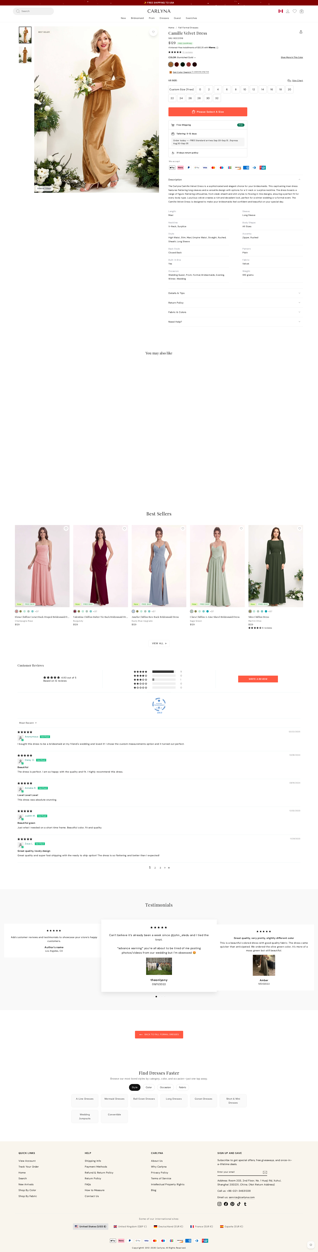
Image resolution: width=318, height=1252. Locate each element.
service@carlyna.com (242, 1197)
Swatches (191, 18)
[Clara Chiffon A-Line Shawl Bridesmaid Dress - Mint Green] (199, 611)
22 (172, 98)
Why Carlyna (159, 1166)
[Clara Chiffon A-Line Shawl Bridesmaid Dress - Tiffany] (203, 611)
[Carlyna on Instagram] (219, 1204)
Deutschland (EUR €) (171, 1226)
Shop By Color (27, 1190)
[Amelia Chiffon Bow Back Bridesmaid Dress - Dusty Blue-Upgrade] (133, 611)
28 (199, 98)
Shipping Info (93, 1161)
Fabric (182, 1087)
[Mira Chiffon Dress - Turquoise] (266, 611)
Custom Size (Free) (181, 89)
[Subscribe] (265, 1172)
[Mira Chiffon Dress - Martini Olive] (250, 611)
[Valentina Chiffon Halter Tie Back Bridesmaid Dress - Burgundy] (75, 611)
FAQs (88, 1184)
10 (244, 89)
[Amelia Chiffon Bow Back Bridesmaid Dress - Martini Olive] (137, 611)
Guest (177, 18)
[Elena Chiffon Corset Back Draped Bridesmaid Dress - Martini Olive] (20, 611)
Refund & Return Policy (99, 1172)
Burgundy (194, 64)
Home (171, 27)
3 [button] (160, 867)
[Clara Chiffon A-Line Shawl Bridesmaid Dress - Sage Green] (191, 611)
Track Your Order (29, 1166)
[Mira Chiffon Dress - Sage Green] (258, 611)
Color (149, 1087)
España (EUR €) (234, 1226)
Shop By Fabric (28, 1196)
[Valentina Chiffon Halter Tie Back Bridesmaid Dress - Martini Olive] (79, 611)
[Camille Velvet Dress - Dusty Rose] (28, 472)
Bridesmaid (137, 18)
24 (181, 98)
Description (175, 179)
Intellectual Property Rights (167, 1184)
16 (271, 89)
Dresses (164, 18)
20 (289, 89)
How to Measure (94, 1190)
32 (216, 98)
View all (157, 643)
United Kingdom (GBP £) (132, 1226)
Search (23, 1178)
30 (208, 98)
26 (190, 98)
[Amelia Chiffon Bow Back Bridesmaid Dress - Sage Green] (145, 611)
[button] (175, 52)
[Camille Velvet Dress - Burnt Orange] (20, 472)
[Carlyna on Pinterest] (232, 1204)
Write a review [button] (258, 679)
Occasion (165, 1087)
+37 (37, 611)
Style (135, 1087)
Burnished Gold (170, 64)
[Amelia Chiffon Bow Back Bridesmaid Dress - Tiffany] (149, 611)
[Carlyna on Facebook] (226, 1204)
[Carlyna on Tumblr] (245, 1204)
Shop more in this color (292, 57)
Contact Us (92, 1196)
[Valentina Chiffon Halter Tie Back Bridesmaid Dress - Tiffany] (91, 611)
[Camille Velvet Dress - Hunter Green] (24, 472)
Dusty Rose (188, 64)
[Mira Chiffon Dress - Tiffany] (262, 611)
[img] (25, 732)
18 (280, 89)
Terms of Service (161, 1178)
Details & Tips (176, 293)
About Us (156, 1161)
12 (253, 89)
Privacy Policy (159, 1172)
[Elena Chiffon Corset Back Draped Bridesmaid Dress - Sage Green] (28, 611)
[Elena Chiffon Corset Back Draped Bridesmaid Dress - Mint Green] (24, 611)
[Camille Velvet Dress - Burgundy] (32, 472)
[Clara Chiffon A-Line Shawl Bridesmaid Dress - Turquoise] (207, 611)
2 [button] (155, 867)
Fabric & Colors (177, 312)
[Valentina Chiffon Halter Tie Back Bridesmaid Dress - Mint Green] (83, 611)
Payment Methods (96, 1166)
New (123, 18)
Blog (153, 1190)
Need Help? (175, 321)
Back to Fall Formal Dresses (161, 1034)
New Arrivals (26, 1184)
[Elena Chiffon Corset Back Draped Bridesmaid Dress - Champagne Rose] (16, 611)
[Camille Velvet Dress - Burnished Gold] (16, 472)
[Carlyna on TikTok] (239, 1204)
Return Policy (176, 302)
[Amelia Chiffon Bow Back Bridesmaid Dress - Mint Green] (141, 611)
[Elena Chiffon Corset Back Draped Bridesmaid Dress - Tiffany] (32, 611)
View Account (27, 1161)
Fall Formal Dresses (188, 27)
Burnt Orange (176, 64)
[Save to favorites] (153, 32)
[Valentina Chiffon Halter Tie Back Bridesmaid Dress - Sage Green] (87, 611)
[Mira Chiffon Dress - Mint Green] (254, 611)
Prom (152, 18)
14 (262, 89)
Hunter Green (182, 64)
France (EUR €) (204, 1226)
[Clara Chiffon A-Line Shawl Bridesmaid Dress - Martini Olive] (195, 611)
